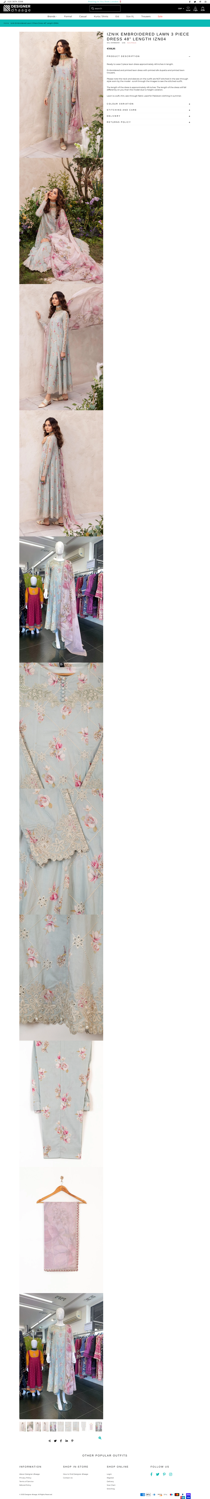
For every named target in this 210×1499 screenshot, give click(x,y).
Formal (68, 16)
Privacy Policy (25, 1478)
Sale (160, 16)
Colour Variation (120, 104)
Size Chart (111, 1485)
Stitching (111, 1489)
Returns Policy (119, 122)
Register (110, 1478)
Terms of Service (26, 1481)
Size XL (130, 16)
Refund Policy (25, 1485)
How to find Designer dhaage (75, 1474)
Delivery (114, 116)
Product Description (123, 56)
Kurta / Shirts (101, 16)
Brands (51, 16)
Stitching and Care (122, 110)
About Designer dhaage (29, 1474)
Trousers (146, 16)
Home (6, 23)
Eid (117, 16)
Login (109, 1474)
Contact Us (68, 1478)
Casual (83, 16)
